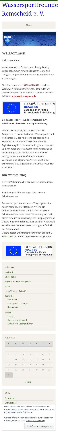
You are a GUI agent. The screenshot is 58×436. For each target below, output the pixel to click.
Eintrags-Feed (11, 403)
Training (11, 316)
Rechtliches (9, 296)
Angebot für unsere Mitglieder (18, 281)
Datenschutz (13, 307)
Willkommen (10, 267)
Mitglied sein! (10, 277)
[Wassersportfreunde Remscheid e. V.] (29, 46)
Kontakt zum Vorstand (17, 320)
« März (28, 382)
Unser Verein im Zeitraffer (16, 291)
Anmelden (9, 398)
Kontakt (8, 312)
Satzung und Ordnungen (18, 303)
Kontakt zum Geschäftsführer (20, 323)
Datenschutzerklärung (35, 420)
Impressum (12, 299)
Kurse (7, 286)
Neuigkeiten (10, 272)
